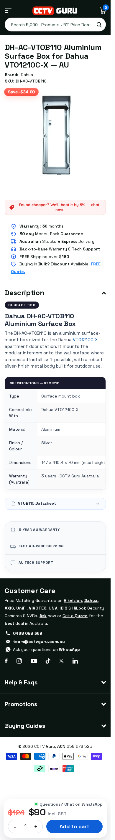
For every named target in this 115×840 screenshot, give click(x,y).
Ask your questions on (46, 649)
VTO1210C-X (85, 339)
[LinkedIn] (75, 661)
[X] (61, 661)
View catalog (8, 10)
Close (55, 682)
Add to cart (74, 826)
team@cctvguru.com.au (39, 641)
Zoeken (99, 24)
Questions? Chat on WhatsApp (71, 804)
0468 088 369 (27, 633)
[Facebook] (6, 661)
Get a (75, 615)
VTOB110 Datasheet (37, 503)
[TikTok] (48, 661)
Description (25, 292)
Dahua (27, 74)
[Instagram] (19, 661)
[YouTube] (34, 661)
